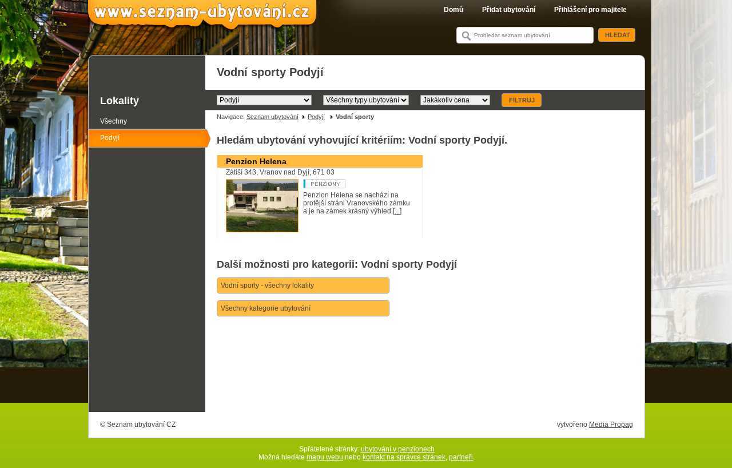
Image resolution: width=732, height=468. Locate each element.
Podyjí (316, 116)
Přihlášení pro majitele (590, 10)
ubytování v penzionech (398, 449)
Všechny (113, 121)
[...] (397, 211)
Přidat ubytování (508, 10)
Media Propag (611, 425)
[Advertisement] (425, 380)
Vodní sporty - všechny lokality (267, 285)
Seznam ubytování (272, 116)
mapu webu (325, 457)
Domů (453, 10)
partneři (461, 457)
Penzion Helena (256, 161)
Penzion (346, 183)
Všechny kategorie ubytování (266, 308)
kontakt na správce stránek (404, 457)
